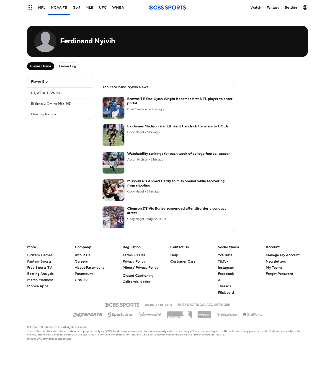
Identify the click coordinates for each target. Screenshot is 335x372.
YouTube (225, 255)
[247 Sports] (87, 313)
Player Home (40, 66)
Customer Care (183, 261)
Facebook (226, 274)
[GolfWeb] (252, 314)
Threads (224, 286)
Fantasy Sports (39, 261)
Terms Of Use (134, 255)
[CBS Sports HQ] (158, 304)
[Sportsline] (120, 314)
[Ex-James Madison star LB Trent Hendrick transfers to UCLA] (113, 135)
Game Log (67, 66)
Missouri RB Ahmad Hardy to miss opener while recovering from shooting (176, 183)
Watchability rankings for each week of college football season (178, 153)
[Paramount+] (150, 313)
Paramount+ (85, 274)
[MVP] (204, 313)
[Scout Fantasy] (227, 314)
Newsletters (276, 261)
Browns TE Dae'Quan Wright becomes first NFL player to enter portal (179, 101)
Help (174, 255)
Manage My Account (283, 255)
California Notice (137, 282)
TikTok (223, 261)
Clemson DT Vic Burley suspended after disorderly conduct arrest (176, 210)
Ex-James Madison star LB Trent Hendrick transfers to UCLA (177, 126)
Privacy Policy (134, 261)
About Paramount (89, 267)
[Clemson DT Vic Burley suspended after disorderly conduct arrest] (113, 217)
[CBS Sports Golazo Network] (204, 304)
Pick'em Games (39, 255)
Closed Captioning (138, 275)
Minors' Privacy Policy (140, 267)
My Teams (274, 267)
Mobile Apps (37, 286)
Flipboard (226, 292)
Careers (81, 261)
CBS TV (81, 280)
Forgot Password (279, 274)
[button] (29, 7)
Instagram (226, 267)
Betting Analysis (40, 274)
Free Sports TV (39, 267)
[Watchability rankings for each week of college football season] (113, 163)
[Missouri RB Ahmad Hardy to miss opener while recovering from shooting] (113, 190)
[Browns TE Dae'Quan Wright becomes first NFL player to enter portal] (113, 108)
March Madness (40, 280)
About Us (82, 255)
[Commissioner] (179, 313)
